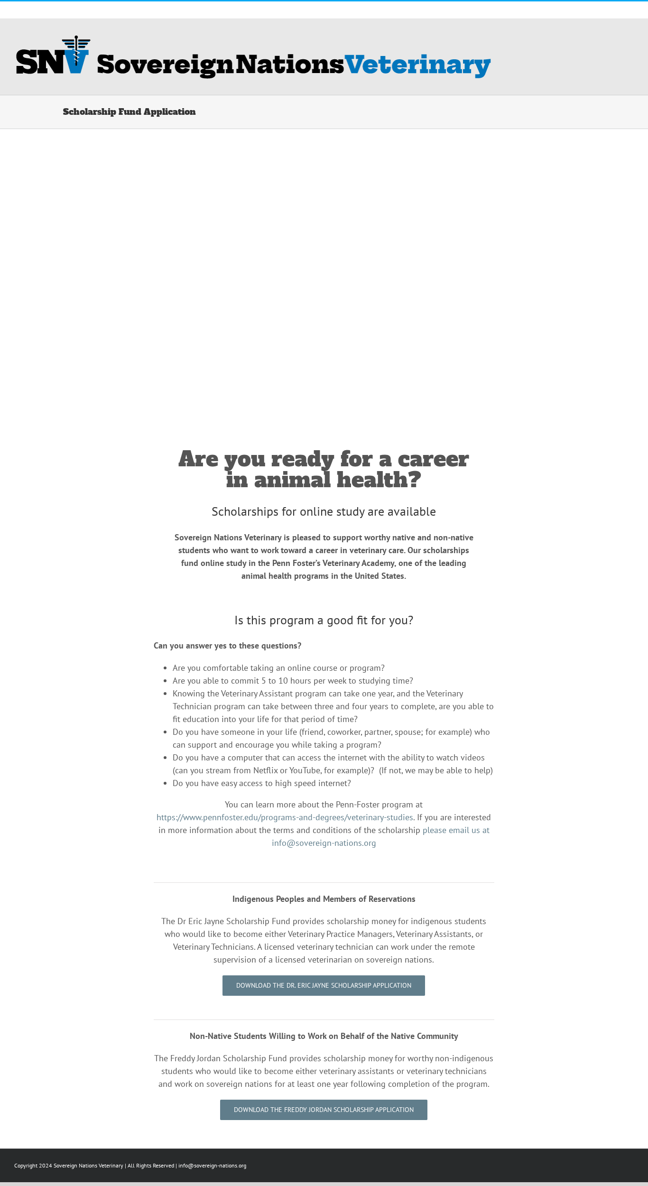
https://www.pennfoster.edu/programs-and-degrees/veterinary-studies (285, 817)
